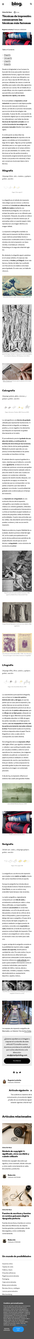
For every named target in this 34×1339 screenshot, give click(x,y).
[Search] (31, 4)
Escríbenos (17, 1061)
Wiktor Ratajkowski (7, 381)
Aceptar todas (18, 1329)
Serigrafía (7, 64)
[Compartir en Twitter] (20, 1072)
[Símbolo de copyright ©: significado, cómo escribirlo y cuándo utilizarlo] (17, 1133)
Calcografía (8, 58)
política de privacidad (21, 1325)
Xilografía (7, 55)
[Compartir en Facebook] (14, 1072)
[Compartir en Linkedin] (17, 1072)
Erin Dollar (27, 1031)
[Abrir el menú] (3, 4)
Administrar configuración (6, 1329)
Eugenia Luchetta (7, 30)
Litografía (7, 61)
